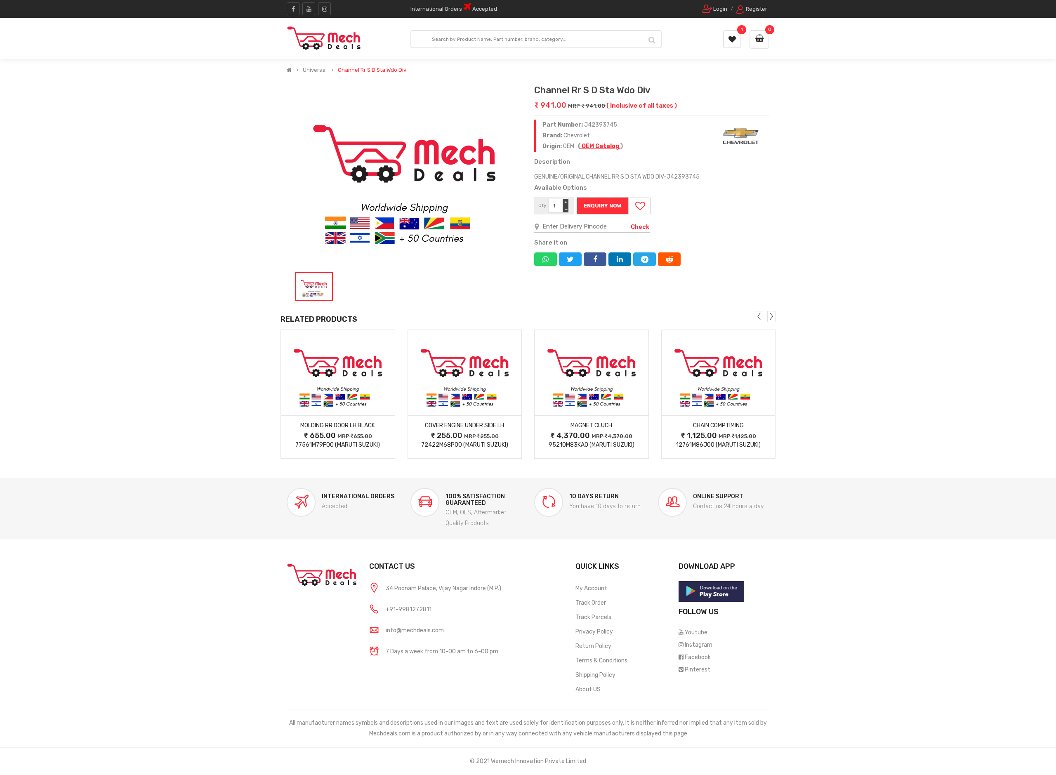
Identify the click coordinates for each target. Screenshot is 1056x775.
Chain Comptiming (718, 425)
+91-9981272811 (408, 609)
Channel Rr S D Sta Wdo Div (372, 70)
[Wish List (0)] (732, 39)
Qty (542, 205)
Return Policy (593, 646)
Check (640, 227)
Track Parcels (593, 617)
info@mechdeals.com (415, 630)
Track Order (590, 602)
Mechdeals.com (389, 733)
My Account (591, 588)
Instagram (698, 644)
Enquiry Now (603, 206)
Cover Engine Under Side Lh (464, 425)
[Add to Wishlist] (640, 206)
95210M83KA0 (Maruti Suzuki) (591, 444)
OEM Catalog (600, 146)
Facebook (698, 657)
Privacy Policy (594, 631)
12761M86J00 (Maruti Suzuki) (718, 444)
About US (588, 689)
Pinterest (697, 669)
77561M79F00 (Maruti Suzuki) (337, 444)
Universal (315, 70)
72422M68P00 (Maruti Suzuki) (464, 444)
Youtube (696, 632)
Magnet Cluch (591, 425)
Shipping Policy (595, 674)
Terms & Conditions (601, 660)
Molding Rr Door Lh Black (337, 425)
